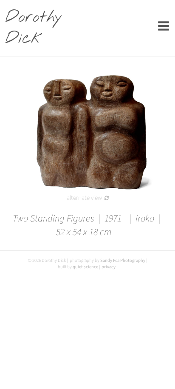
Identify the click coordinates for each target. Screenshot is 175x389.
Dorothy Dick (29, 28)
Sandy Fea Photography (122, 260)
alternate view (84, 197)
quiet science (85, 267)
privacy (109, 267)
